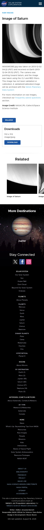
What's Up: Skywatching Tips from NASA (22, 426)
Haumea (22, 346)
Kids (22, 442)
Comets (22, 414)
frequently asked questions (28, 98)
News (22, 423)
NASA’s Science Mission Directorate (22, 506)
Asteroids (22, 411)
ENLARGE (9, 120)
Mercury (22, 307)
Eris (22, 349)
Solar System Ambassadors (22, 452)
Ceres (22, 339)
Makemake (22, 343)
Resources (22, 430)
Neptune (22, 329)
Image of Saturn (14, 196)
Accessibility (22, 493)
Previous (5, 229)
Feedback (22, 475)
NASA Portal (22, 487)
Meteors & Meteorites (22, 408)
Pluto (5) (22, 391)
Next (39, 229)
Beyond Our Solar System (22, 288)
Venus (22, 310)
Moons (22, 362)
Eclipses (22, 291)
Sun (22, 278)
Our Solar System (22, 275)
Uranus (22, 326)
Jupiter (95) (22, 379)
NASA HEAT (22, 458)
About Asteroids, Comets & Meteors (22, 401)
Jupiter (22, 241)
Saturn (22, 323)
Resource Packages (22, 455)
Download (12, 142)
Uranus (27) (22, 385)
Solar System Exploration (14, 3)
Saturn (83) (22, 382)
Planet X (22, 356)
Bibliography (22, 472)
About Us (22, 469)
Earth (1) (22, 372)
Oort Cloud (22, 284)
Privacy (22, 478)
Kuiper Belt (22, 281)
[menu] (40, 3)
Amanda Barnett (28, 510)
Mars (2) (22, 375)
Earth (22, 313)
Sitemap (22, 490)
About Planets (22, 300)
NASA (3, 3)
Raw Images (7, 13)
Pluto (22, 336)
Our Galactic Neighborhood (14, 9)
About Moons (22, 365)
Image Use (22, 481)
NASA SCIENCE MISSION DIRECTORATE (22, 484)
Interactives (22, 446)
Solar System (22, 271)
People (22, 436)
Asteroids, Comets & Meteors (22, 397)
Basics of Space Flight (22, 449)
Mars (22, 316)
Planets (22, 297)
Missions (22, 439)
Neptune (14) (22, 388)
